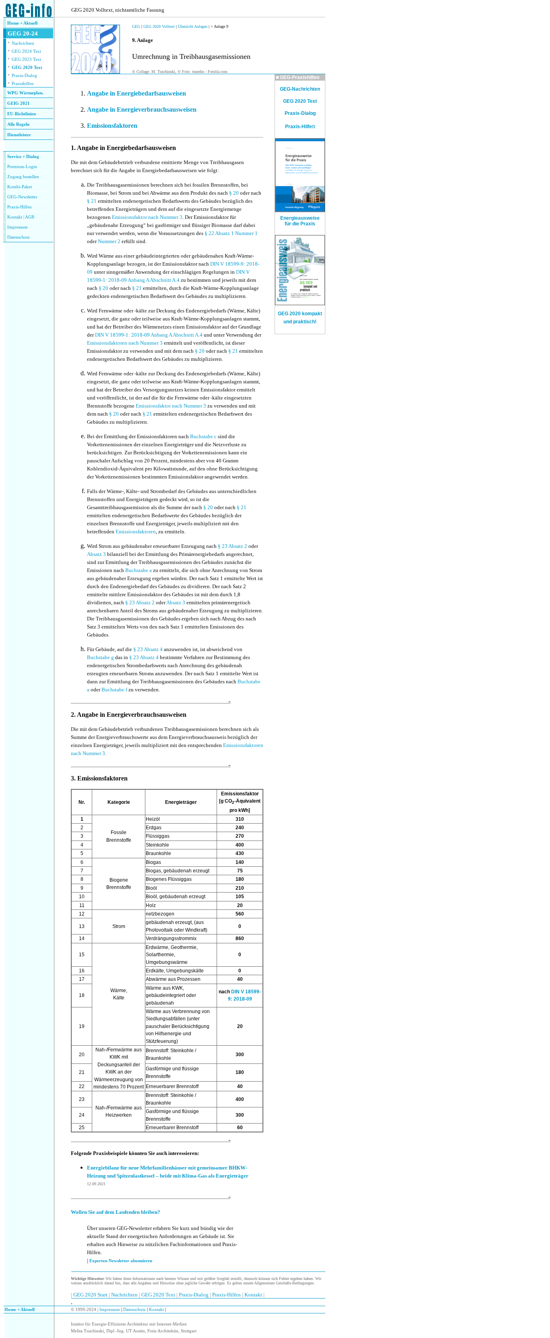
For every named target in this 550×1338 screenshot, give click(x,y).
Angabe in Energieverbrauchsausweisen (141, 109)
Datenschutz (134, 1309)
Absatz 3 (96, 554)
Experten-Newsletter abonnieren (120, 1261)
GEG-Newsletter (22, 197)
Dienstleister (19, 135)
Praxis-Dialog (24, 75)
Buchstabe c (203, 436)
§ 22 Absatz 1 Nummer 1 (231, 233)
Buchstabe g (100, 657)
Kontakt (14, 217)
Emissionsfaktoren (112, 125)
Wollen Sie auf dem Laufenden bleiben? (115, 1212)
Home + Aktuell (22, 23)
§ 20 (234, 193)
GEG (136, 26)
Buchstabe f (114, 690)
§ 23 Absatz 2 (232, 546)
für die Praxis (300, 224)
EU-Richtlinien (21, 114)
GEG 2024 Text (26, 51)
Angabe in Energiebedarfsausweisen (136, 93)
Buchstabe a (138, 570)
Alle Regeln (18, 124)
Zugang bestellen (23, 177)
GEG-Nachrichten (300, 89)
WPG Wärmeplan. (25, 93)
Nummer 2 (109, 241)
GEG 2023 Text (26, 59)
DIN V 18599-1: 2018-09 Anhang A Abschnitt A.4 (149, 335)
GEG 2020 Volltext (159, 26)
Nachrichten (23, 43)
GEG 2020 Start (91, 1295)
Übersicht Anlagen (192, 26)
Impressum (17, 227)
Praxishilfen (23, 83)
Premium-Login (22, 166)
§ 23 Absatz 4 (148, 649)
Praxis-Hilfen (19, 207)
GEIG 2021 (18, 103)
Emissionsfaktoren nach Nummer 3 (125, 343)
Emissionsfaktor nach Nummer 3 (147, 217)
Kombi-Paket (19, 187)
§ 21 (92, 201)
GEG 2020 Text (27, 67)
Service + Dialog (23, 156)
